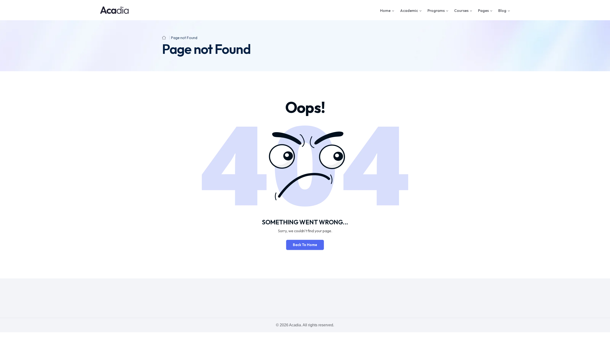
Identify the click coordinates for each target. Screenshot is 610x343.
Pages (483, 10)
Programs (436, 10)
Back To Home (305, 244)
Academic (409, 10)
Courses (461, 10)
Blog (502, 10)
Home (385, 10)
